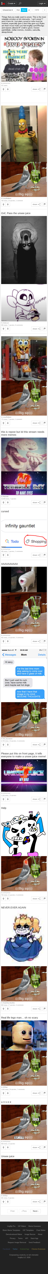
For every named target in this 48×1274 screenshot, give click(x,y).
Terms (20, 1238)
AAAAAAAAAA (9, 564)
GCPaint (5, 1087)
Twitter (15, 1249)
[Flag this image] (44, 89)
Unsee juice (7, 1156)
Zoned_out (6, 323)
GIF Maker (22, 1226)
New (24, 10)
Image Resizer (30, 1234)
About (40, 1234)
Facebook (6, 1249)
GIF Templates (28, 1230)
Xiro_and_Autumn (7, 738)
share (35, 89)
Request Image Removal (17, 1242)
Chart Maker (40, 1230)
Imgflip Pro (11, 1226)
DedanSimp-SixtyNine (9, 1003)
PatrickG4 (5, 496)
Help (3, 808)
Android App (24, 1249)
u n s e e (6, 1102)
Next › (35, 1211)
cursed (5, 511)
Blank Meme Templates (11, 1230)
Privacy (12, 1238)
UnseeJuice (8, 10)
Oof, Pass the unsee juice (15, 213)
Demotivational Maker (14, 1234)
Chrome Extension (38, 1249)
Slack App (34, 1238)
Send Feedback (34, 1242)
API (26, 1238)
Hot (18, 10)
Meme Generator (34, 1226)
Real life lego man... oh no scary (19, 1017)
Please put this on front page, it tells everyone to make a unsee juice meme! (23, 755)
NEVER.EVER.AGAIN (13, 907)
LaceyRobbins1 (7, 198)
